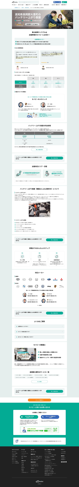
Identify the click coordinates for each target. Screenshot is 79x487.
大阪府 (22, 470)
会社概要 (62, 457)
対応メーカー (14, 459)
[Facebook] (64, 462)
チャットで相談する (39, 400)
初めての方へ (14, 451)
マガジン (41, 4)
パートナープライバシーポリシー (50, 463)
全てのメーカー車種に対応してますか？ (24, 337)
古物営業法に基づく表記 (49, 470)
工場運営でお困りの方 (34, 465)
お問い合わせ (46, 4)
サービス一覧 (23, 451)
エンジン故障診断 (30, 377)
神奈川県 (22, 467)
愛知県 (22, 469)
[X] (63, 462)
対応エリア (14, 458)
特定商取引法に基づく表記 (49, 468)
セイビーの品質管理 (15, 462)
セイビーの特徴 (14, 453)
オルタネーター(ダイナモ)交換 (53, 375)
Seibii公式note (33, 471)
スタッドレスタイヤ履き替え (27, 375)
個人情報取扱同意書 (48, 466)
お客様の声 (14, 454)
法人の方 (53, 4)
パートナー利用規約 (48, 453)
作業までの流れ (14, 456)
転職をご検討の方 (34, 459)
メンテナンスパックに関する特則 (50, 454)
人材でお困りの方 (34, 464)
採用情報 (62, 459)
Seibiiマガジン (33, 470)
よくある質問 (35, 4)
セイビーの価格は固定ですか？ (23, 331)
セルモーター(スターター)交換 (20, 377)
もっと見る (39, 381)
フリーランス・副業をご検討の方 (36, 456)
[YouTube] (66, 462)
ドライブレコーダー (24, 453)
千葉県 (22, 464)
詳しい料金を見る (39, 149)
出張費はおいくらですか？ (22, 326)
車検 (45, 375)
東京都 (22, 462)
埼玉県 (22, 465)
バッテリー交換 (18, 375)
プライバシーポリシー (48, 462)
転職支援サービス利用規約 (49, 471)
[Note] (61, 462)
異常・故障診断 (24, 456)
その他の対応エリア (24, 472)
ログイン (65, 2)
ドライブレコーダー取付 (38, 375)
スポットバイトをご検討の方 (36, 457)
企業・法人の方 (33, 451)
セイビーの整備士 (15, 461)
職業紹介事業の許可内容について (50, 473)
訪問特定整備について (48, 474)
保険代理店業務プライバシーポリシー (51, 465)
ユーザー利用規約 (48, 451)
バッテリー (23, 454)
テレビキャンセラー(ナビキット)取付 (41, 377)
